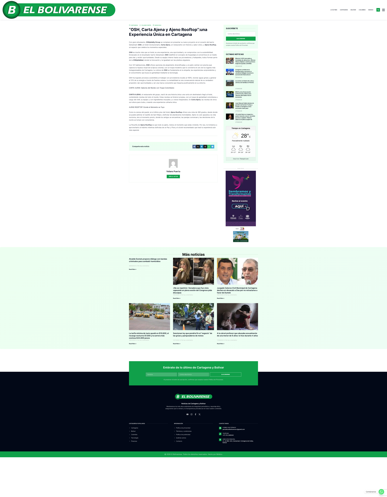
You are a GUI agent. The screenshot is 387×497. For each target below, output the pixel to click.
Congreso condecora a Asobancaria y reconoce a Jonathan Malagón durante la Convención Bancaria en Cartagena (244, 73)
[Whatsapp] (381, 491)
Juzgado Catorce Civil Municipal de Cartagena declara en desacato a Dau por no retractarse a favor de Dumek (237, 290)
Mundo (370, 10)
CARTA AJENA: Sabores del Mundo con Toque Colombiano (151, 88)
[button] (378, 10)
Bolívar (353, 10)
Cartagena (344, 10)
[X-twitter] (200, 416)
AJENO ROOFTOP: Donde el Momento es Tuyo (146, 107)
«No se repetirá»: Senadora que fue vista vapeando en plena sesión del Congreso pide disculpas (192, 290)
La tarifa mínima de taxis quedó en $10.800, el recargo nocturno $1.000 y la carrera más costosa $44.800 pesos (149, 335)
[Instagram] (191, 416)
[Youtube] (187, 416)
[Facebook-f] (196, 416)
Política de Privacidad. (241, 45)
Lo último (333, 10)
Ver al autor (173, 176)
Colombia (362, 10)
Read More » (132, 269)
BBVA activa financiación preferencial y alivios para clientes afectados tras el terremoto (243, 94)
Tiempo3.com (244, 159)
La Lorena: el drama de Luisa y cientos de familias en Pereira (244, 81)
